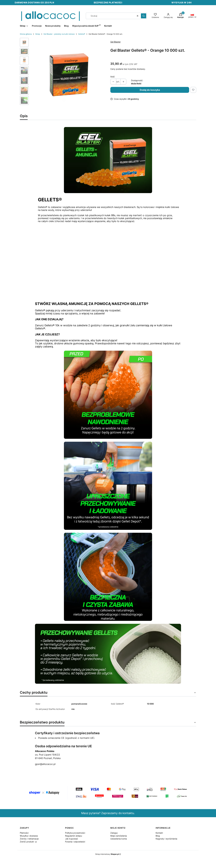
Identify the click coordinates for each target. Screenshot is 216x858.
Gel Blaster (115, 42)
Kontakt (159, 833)
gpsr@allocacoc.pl (45, 764)
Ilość (112, 76)
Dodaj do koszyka (150, 89)
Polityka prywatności (75, 833)
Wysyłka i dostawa (29, 836)
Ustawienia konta (118, 838)
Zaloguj (113, 833)
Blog (158, 836)
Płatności (24, 833)
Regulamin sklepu (73, 836)
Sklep (37, 34)
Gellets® (81, 34)
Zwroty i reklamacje (29, 838)
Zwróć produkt (27, 841)
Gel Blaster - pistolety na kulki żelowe (59, 34)
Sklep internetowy (107, 854)
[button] (143, 15)
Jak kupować (71, 838)
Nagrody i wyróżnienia (166, 838)
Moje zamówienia (118, 836)
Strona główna (26, 34)
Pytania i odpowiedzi (75, 841)
